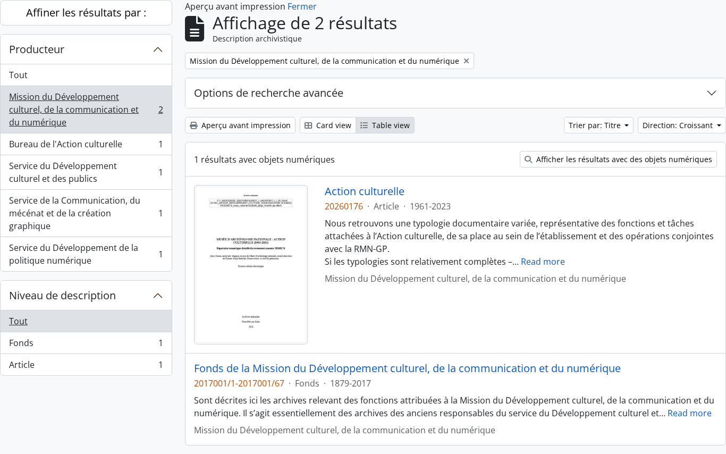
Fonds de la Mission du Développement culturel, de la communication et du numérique (407, 368)
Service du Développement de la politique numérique (86, 254)
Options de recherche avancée (268, 93)
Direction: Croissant (679, 125)
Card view (332, 125)
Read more (543, 261)
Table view (390, 125)
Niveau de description (62, 295)
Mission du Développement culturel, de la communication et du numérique (86, 109)
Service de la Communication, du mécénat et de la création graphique (86, 213)
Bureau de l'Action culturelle (86, 146)
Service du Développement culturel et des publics (86, 172)
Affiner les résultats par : (86, 12)
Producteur (36, 49)
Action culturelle (364, 191)
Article (86, 367)
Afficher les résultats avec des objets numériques (623, 159)
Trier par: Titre (596, 125)
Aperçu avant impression (245, 125)
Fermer (302, 6)
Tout (18, 75)
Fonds (86, 345)
